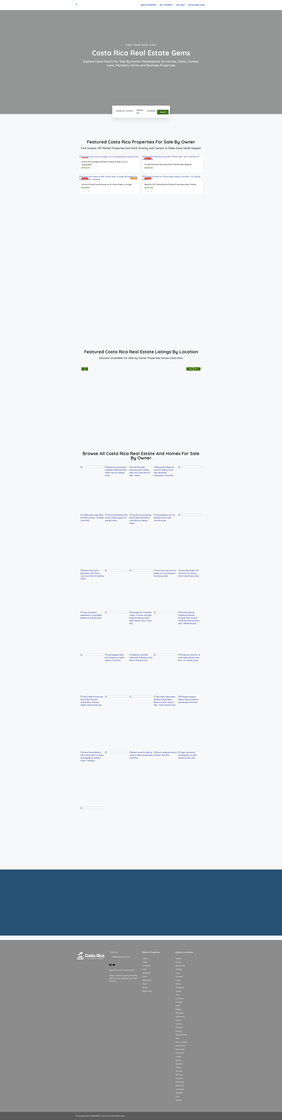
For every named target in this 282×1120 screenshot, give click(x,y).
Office (144, 977)
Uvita (177, 1097)
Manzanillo (179, 1013)
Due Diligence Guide (196, 5)
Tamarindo (180, 1089)
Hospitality (146, 966)
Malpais (178, 1009)
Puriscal (178, 1057)
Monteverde (180, 1017)
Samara (179, 1067)
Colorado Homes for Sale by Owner (122, 970)
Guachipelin (180, 988)
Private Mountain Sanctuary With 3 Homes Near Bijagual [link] (168, 164)
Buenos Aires (180, 966)
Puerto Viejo (180, 1049)
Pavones (179, 1031)
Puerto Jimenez (181, 1042)
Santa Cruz (180, 1086)
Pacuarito (179, 1028)
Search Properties (148, 5)
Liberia (178, 1006)
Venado (178, 1100)
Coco (177, 973)
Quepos (178, 1060)
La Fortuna (180, 998)
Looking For (120, 111)
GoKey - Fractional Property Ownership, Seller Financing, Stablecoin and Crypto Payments (123, 978)
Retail (144, 984)
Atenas (178, 962)
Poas (177, 1038)
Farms (144, 962)
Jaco (177, 995)
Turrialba (179, 1093)
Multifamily (146, 973)
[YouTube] (113, 965)
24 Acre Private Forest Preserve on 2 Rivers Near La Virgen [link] (107, 184)
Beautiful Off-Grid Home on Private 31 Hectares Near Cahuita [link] (170, 184)
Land (144, 969)
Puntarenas (180, 1053)
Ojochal (178, 1024)
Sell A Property (166, 5)
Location (129, 111)
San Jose (179, 1075)
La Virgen (179, 1002)
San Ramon (180, 1082)
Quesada (179, 1064)
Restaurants (146, 980)
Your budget (151, 111)
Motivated (134, 178)
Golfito (178, 984)
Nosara (178, 1020)
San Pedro (179, 1078)
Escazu (178, 980)
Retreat (145, 988)
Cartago (179, 969)
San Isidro (179, 1071)
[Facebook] (110, 965)
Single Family (147, 991)
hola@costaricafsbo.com (121, 957)
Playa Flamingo (181, 1035)
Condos (145, 958)
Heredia (178, 991)
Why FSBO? (180, 5)
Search (163, 112)
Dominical (179, 977)
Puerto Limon (180, 1046)
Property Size (139, 111)
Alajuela (178, 958)
